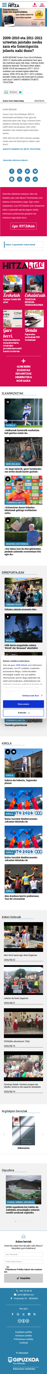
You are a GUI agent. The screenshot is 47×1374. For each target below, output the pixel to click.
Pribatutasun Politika (14, 1269)
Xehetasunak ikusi (30, 695)
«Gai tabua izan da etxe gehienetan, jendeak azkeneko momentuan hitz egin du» (23, 551)
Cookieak (23, 1342)
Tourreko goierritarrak (16, 725)
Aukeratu (22, 713)
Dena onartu (23, 704)
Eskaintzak (24, 373)
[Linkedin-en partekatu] (27, 179)
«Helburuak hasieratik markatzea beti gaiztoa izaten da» (22, 431)
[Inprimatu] (35, 179)
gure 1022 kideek (19, 665)
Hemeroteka (23, 377)
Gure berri (23, 366)
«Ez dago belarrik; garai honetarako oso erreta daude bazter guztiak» (23, 470)
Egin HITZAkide (23, 226)
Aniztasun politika (23, 1335)
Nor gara (23, 380)
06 (40, 101)
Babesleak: (24, 1353)
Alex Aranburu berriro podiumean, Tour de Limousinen (22, 897)
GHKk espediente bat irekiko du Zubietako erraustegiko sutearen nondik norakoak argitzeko (22, 1210)
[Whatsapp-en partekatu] (19, 179)
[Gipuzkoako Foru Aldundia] (23, 1363)
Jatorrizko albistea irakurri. (15, 160)
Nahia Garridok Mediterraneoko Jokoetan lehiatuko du (21, 820)
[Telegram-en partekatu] (11, 179)
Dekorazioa (24, 1148)
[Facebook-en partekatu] (11, 171)
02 (43, 101)
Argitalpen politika (23, 1332)
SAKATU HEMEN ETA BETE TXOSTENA (21, 149)
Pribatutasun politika (23, 1339)
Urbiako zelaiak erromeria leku (20, 609)
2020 (36, 101)
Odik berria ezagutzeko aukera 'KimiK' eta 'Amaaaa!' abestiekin (21, 646)
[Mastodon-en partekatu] (27, 171)
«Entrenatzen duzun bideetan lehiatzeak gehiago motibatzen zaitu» (21, 510)
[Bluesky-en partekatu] (35, 171)
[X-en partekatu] (19, 171)
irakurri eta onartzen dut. (23, 1270)
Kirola (9, 775)
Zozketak (23, 370)
